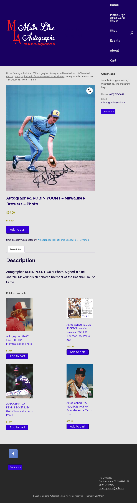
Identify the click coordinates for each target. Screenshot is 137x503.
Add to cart (17, 229)
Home (114, 5)
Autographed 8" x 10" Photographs (31, 73)
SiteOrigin (99, 496)
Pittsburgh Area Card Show (117, 17)
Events (115, 40)
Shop (114, 30)
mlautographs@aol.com (113, 102)
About (114, 50)
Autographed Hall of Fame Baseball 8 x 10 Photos (39, 76)
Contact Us (108, 111)
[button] (131, 33)
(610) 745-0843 (116, 94)
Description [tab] (16, 249)
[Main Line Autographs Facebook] (13, 453)
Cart (113, 60)
